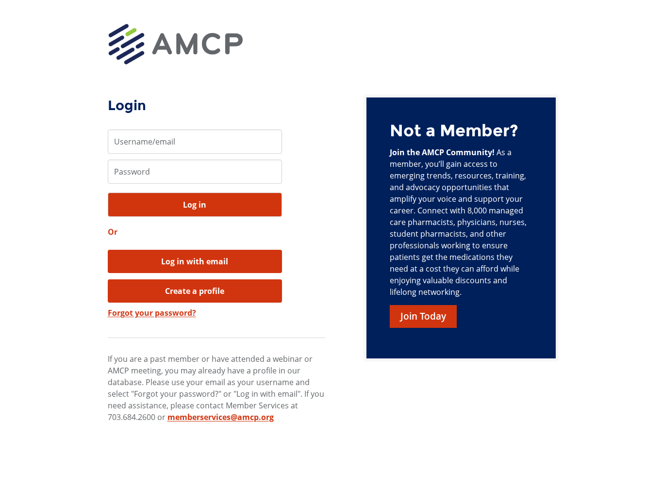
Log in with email (194, 261)
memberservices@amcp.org (220, 417)
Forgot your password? (152, 312)
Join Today (423, 316)
